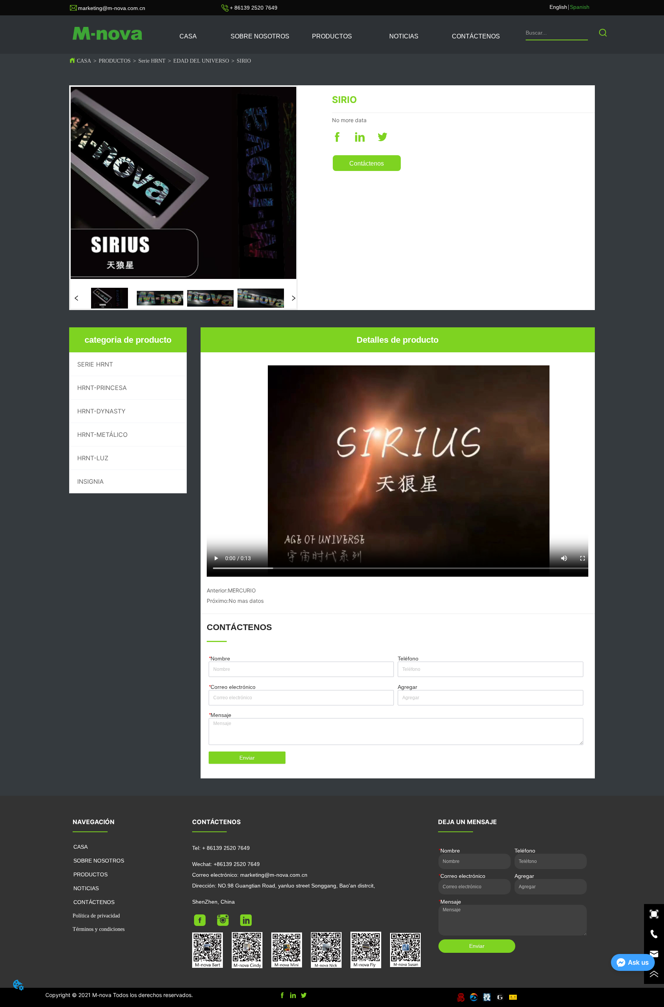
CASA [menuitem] (188, 36)
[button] (332, 36)
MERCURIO (242, 590)
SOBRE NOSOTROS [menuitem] (260, 36)
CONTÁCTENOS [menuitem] (476, 36)
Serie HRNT (152, 61)
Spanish (579, 7)
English (558, 7)
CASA (84, 61)
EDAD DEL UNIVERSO (201, 61)
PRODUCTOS (115, 61)
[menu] (332, 36)
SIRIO (244, 61)
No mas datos (246, 600)
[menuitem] (332, 36)
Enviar (247, 758)
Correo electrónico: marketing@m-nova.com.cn (249, 875)
